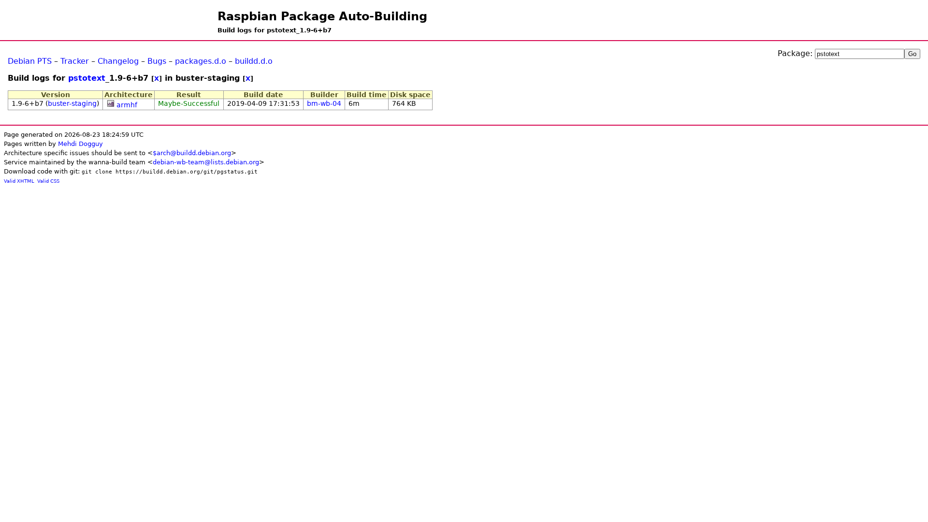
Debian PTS (30, 61)
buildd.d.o (254, 61)
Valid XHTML (19, 181)
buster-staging (72, 103)
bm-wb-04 (324, 103)
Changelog (118, 61)
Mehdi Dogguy (80, 143)
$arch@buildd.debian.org (192, 153)
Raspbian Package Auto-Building (322, 16)
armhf (126, 105)
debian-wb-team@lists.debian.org (206, 162)
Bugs (156, 61)
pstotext (86, 78)
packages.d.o (200, 61)
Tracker (74, 61)
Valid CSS (48, 181)
